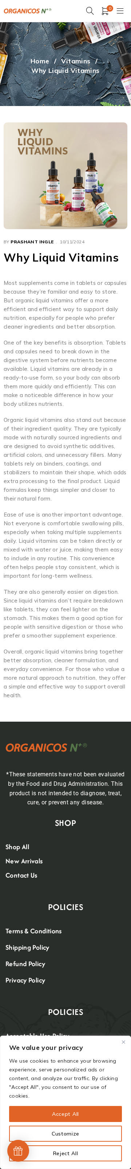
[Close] (123, 1041)
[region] (65, 1102)
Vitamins (75, 61)
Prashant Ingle (32, 241)
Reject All (65, 1153)
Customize (65, 1133)
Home (40, 61)
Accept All (65, 1114)
